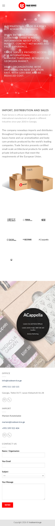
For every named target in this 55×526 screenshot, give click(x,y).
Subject (5, 472)
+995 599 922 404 (10, 428)
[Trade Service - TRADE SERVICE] (27, 5)
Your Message (7, 482)
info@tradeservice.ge (12, 381)
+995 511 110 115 (10, 387)
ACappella (33, 315)
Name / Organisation (10, 451)
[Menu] (3, 5)
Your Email (6, 461)
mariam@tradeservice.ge (13, 422)
